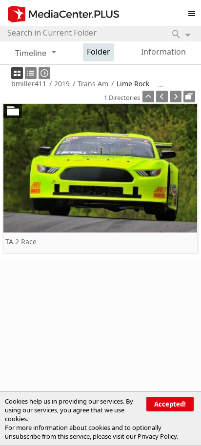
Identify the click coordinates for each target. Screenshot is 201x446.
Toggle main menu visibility (194, 12)
